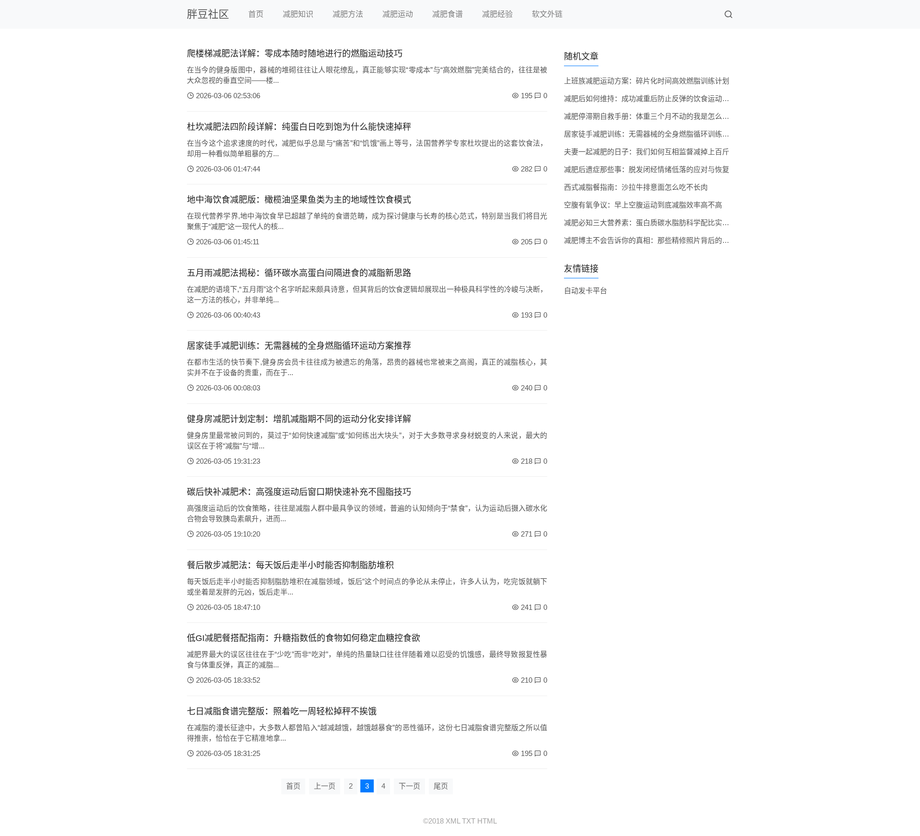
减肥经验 (497, 14)
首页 (256, 14)
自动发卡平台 (585, 290)
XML (453, 821)
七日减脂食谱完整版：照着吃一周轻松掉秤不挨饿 (282, 711)
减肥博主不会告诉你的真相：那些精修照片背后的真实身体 (657, 240)
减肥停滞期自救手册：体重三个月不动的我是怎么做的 (650, 116)
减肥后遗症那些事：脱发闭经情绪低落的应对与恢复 (646, 169)
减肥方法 (348, 14)
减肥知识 (298, 14)
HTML (487, 821)
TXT (468, 821)
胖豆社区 (208, 14)
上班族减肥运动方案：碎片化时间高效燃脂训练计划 (646, 81)
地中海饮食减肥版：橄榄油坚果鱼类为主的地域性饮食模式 (299, 200)
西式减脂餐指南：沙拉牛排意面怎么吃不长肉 (636, 187)
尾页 (441, 786)
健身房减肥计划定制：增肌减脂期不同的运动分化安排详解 (299, 419)
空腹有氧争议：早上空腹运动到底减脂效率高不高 (643, 205)
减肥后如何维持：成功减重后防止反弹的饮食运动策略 (650, 98)
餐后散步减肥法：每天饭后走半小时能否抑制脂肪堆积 (290, 565)
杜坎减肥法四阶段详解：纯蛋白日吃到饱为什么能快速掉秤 (299, 127)
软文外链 (547, 14)
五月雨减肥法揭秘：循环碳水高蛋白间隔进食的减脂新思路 (299, 273)
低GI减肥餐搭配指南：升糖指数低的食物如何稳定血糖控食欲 (303, 638)
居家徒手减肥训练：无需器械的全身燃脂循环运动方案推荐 (299, 346)
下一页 (409, 786)
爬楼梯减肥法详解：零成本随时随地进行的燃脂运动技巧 (294, 53)
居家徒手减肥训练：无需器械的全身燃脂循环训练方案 (650, 134)
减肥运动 (397, 14)
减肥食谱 (447, 14)
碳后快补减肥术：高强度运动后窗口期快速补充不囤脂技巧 (299, 492)
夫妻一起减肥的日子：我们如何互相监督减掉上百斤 (646, 152)
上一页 (324, 786)
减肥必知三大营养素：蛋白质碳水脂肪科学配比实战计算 (654, 222)
